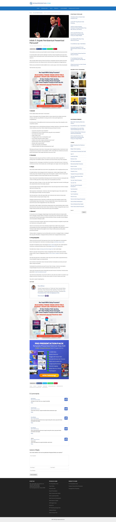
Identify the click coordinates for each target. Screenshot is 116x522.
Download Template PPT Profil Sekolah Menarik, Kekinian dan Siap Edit (78, 49)
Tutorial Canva (74, 196)
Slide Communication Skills (54, 493)
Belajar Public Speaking (75, 149)
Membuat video (74, 158)
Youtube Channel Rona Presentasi (76, 486)
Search (72, 210)
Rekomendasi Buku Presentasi (77, 163)
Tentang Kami (44, 8)
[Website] (48, 296)
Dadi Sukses (33, 398)
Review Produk (74, 166)
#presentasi (60, 386)
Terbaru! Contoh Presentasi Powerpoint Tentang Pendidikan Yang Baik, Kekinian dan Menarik (78, 28)
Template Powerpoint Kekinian (77, 174)
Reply (32, 402)
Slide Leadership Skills (54, 495)
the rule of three (51, 253)
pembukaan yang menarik (59, 242)
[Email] (46, 296)
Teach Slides (51, 486)
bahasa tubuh (54, 246)
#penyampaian (51, 386)
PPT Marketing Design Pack (54, 507)
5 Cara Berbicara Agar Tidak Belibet (78, 43)
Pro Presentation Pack (53, 483)
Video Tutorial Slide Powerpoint (77, 206)
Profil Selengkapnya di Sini (53, 293)
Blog (51, 8)
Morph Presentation (53, 491)
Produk (56, 8)
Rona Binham (41, 286)
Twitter (45, 48)
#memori (45, 386)
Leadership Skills (74, 156)
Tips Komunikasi (74, 189)
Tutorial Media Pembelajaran (76, 201)
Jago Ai (72, 154)
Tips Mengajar (74, 191)
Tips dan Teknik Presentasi (37, 12)
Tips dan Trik (73, 182)
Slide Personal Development (55, 498)
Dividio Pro (51, 505)
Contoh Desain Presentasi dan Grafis (78, 151)
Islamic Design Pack (53, 512)
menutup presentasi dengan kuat (46, 249)
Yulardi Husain (33, 407)
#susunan (44, 387)
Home (38, 8)
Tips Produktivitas (74, 194)
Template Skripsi (52, 510)
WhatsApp (50, 48)
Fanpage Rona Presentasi (74, 488)
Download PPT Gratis (74, 8)
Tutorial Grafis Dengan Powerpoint (78, 199)
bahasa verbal (51, 244)
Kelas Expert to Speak (53, 500)
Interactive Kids (52, 488)
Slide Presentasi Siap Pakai (76, 168)
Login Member (63, 8)
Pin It (55, 48)
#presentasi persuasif (35, 387)
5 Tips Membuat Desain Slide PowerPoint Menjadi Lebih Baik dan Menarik (78, 59)
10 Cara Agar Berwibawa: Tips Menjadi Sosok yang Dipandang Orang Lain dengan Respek (77, 34)
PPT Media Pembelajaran (76, 161)
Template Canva (74, 171)
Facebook (39, 48)
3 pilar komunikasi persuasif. (40, 272)
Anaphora (57, 253)
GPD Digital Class (52, 503)
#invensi (40, 386)
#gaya (34, 386)
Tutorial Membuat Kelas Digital (77, 204)
